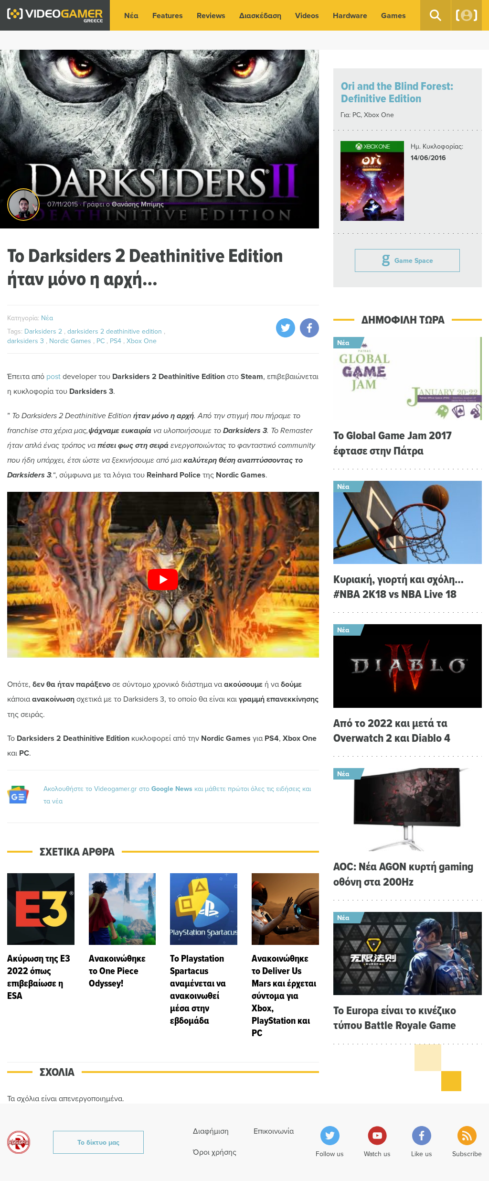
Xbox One (142, 341)
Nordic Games (71, 341)
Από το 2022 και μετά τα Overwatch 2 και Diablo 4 (391, 730)
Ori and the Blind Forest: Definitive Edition (397, 92)
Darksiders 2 (44, 331)
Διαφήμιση (211, 1131)
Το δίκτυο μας (98, 1142)
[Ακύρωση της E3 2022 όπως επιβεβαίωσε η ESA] (41, 956)
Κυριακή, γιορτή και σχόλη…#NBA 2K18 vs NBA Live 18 (398, 586)
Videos (307, 15)
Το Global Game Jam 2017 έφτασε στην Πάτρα (392, 442)
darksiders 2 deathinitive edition (115, 331)
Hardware (350, 15)
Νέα (131, 15)
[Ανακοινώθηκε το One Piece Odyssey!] (122, 956)
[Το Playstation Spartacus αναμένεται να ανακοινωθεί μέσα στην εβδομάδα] (203, 956)
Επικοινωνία (274, 1131)
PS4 (116, 341)
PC (101, 341)
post (53, 376)
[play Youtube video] (163, 579)
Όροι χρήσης (214, 1152)
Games (393, 15)
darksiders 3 (26, 341)
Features (167, 15)
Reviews (211, 15)
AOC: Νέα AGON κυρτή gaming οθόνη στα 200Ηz (403, 873)
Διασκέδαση (260, 15)
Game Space (413, 260)
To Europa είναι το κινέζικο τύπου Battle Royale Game (394, 1017)
